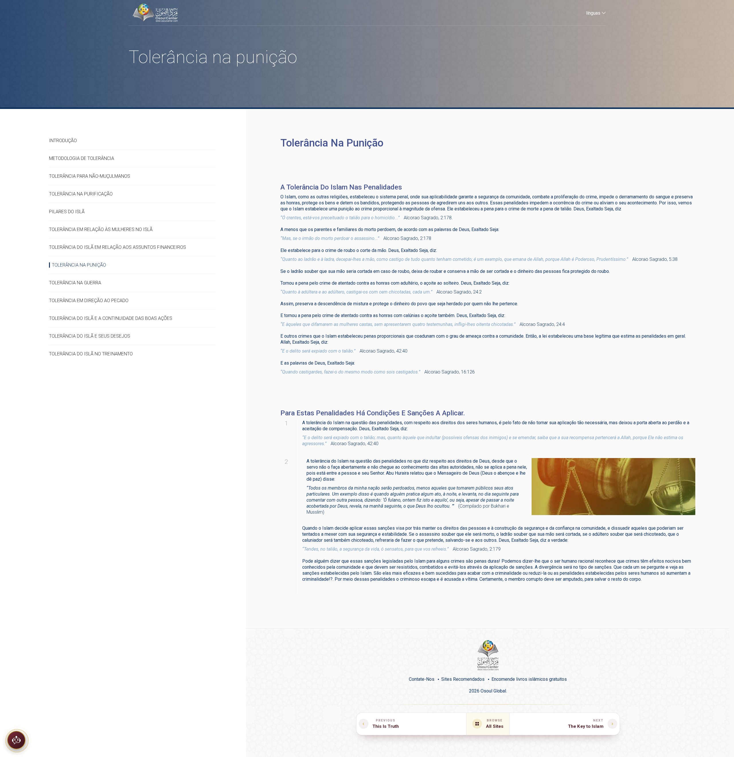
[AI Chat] (16, 738)
